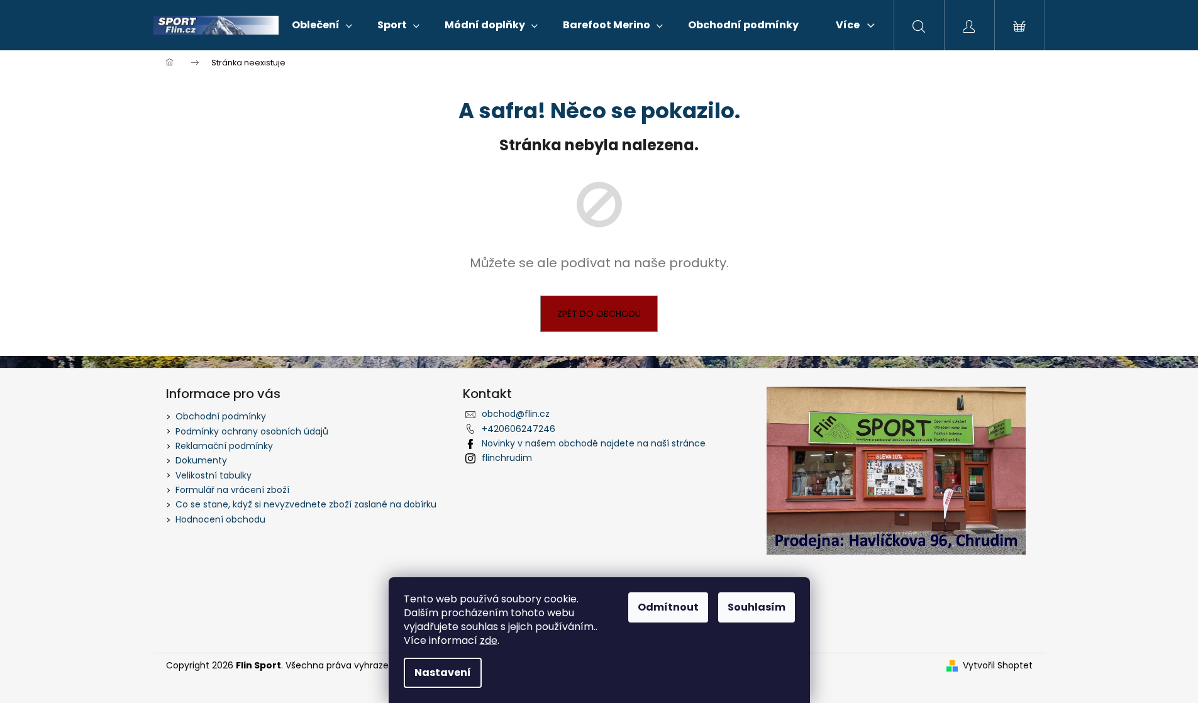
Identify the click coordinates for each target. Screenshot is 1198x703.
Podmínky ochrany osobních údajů (251, 431)
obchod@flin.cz (516, 413)
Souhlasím (756, 607)
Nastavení (442, 672)
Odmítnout (668, 607)
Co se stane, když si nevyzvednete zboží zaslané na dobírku (305, 504)
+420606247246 (518, 429)
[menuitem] (322, 25)
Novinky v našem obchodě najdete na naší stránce (594, 443)
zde (488, 640)
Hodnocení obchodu (220, 519)
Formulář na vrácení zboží (232, 490)
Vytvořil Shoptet (998, 666)
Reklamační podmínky (224, 446)
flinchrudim (507, 457)
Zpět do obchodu (599, 313)
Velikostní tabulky (213, 475)
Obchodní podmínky (220, 416)
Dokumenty (201, 460)
